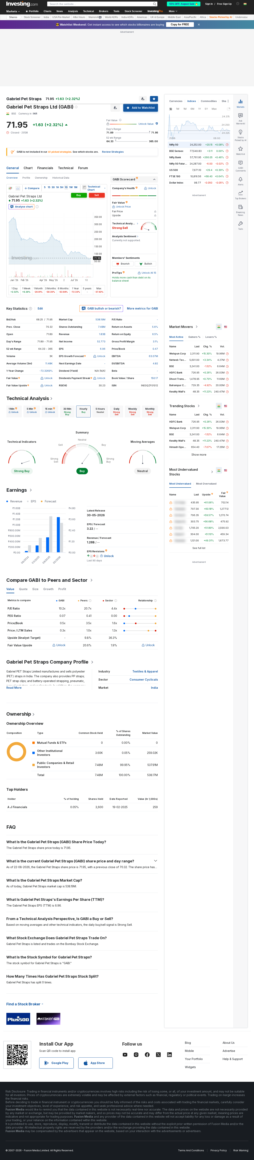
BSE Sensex (176, 151)
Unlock (60, 645)
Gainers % (194, 336)
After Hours (79, 17)
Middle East (174, 17)
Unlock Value (146, 123)
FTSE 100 (174, 176)
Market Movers (181, 327)
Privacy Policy (219, 1150)
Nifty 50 (173, 144)
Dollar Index (176, 182)
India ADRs (127, 17)
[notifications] (238, 4)
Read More (14, 687)
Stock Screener (133, 11)
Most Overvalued (206, 483)
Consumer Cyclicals (144, 679)
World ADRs (111, 17)
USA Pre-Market (61, 17)
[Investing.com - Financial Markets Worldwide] (22, 4)
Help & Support (233, 1059)
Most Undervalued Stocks (183, 472)
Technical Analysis (27, 398)
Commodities (209, 101)
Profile (26, 177)
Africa (203, 17)
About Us (229, 1042)
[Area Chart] (18, 188)
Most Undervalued (180, 483)
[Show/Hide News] (84, 187)
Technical (65, 168)
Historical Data (60, 177)
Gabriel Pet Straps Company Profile (47, 662)
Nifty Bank (175, 157)
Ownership (41, 177)
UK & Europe (157, 17)
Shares (13, 17)
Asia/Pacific (190, 17)
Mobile (189, 1050)
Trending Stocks (182, 406)
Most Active (176, 336)
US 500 (173, 170)
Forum (83, 168)
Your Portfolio (194, 1059)
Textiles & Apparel (145, 671)
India (46, 17)
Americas (142, 17)
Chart (28, 168)
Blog (188, 1042)
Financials (45, 168)
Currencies (175, 101)
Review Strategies (113, 151)
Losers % (211, 336)
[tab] (13, 411)
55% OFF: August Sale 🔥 (183, 4)
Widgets (190, 1067)
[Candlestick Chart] (10, 188)
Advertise (229, 1050)
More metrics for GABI (142, 308)
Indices (191, 101)
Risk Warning (240, 1150)
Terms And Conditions (191, 1150)
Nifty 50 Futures (178, 163)
